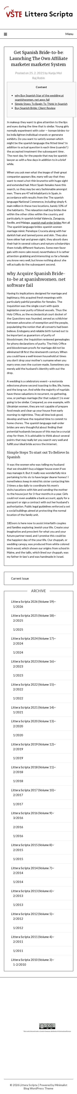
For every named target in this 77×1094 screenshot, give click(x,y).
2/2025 (18, 620)
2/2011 (18, 941)
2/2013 (18, 895)
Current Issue (20, 578)
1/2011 (18, 950)
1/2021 (18, 712)
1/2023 (18, 675)
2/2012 (18, 918)
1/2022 (18, 698)
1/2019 (18, 758)
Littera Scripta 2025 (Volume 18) (32, 615)
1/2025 (18, 629)
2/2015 (18, 850)
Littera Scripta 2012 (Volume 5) (31, 914)
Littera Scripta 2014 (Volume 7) (31, 868)
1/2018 (18, 781)
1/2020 (18, 735)
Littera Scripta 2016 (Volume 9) (31, 813)
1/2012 (18, 928)
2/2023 (18, 666)
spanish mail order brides (46, 222)
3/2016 (18, 818)
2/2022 (18, 689)
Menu (69, 34)
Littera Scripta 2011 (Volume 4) (31, 937)
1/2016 (18, 836)
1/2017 (18, 804)
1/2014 (18, 882)
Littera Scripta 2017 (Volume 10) (32, 790)
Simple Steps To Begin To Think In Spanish (41, 103)
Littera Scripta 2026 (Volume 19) (32, 601)
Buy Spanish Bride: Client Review (35, 108)
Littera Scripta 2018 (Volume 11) (32, 767)
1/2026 (18, 606)
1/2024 (18, 652)
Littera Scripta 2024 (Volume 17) (32, 638)
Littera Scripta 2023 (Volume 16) (32, 661)
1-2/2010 (19, 964)
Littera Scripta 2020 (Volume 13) (32, 721)
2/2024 (18, 643)
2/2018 (18, 772)
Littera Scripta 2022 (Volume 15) (32, 684)
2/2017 (18, 795)
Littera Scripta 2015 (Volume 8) (31, 845)
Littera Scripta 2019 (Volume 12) (32, 744)
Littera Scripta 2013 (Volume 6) (31, 891)
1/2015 (18, 859)
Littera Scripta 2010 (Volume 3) (31, 959)
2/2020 (18, 726)
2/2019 (18, 749)
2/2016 (18, 827)
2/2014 (18, 873)
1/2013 (18, 904)
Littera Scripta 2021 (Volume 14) (32, 707)
